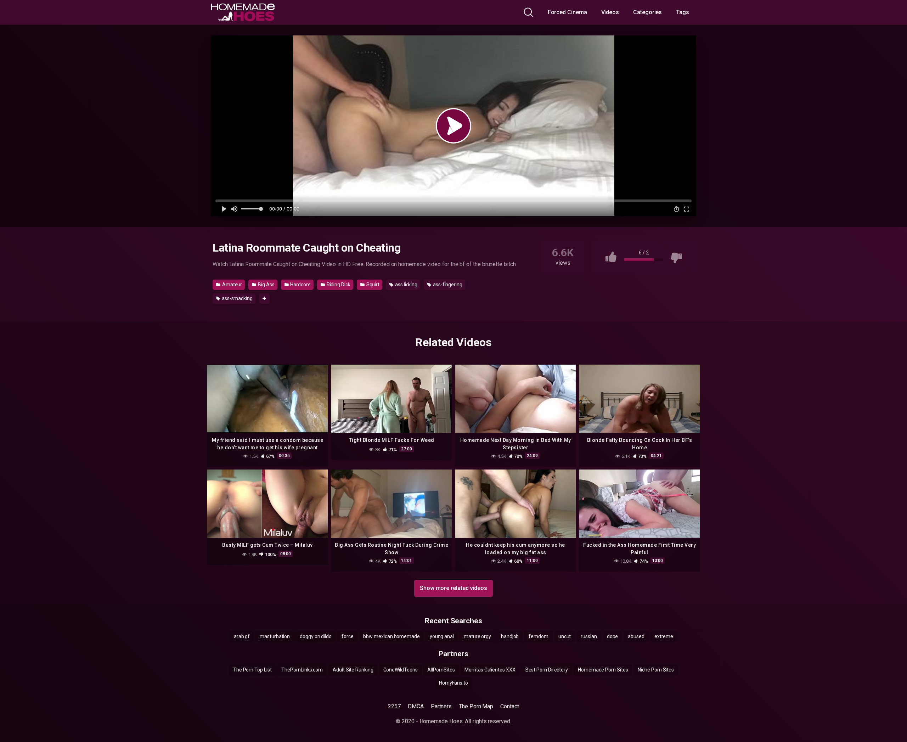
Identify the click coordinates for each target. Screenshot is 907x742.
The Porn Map (476, 706)
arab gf (242, 636)
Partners (441, 706)
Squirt (372, 284)
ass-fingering (447, 284)
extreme (663, 636)
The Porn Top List (252, 670)
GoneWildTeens (400, 670)
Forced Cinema (567, 12)
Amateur (231, 284)
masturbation (275, 636)
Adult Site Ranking (353, 670)
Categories (647, 12)
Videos (610, 12)
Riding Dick (338, 284)
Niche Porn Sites (656, 670)
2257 (394, 706)
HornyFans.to (453, 683)
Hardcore (300, 284)
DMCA (416, 706)
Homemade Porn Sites (603, 670)
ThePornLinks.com (302, 670)
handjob (510, 636)
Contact (509, 706)
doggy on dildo (316, 636)
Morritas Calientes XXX (489, 670)
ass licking (405, 284)
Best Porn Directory (546, 670)
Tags (682, 12)
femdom (538, 636)
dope (612, 636)
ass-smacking (237, 298)
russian (589, 636)
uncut (564, 636)
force (348, 636)
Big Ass (265, 284)
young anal (442, 636)
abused (636, 636)
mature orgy (477, 636)
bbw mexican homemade (391, 636)
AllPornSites (441, 670)
